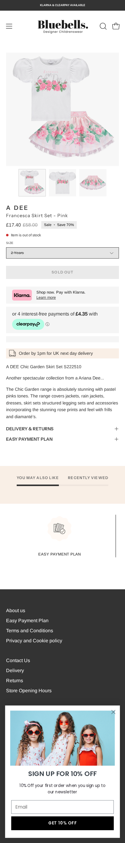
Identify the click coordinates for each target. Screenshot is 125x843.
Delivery (15, 670)
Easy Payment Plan (27, 620)
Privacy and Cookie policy (34, 640)
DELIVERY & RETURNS (29, 429)
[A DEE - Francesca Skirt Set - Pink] (32, 182)
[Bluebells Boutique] (62, 26)
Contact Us (18, 660)
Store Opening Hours (29, 690)
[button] (102, 26)
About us (15, 610)
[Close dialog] (113, 711)
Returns (14, 680)
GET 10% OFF (62, 823)
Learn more (46, 297)
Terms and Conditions (29, 630)
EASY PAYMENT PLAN (29, 439)
